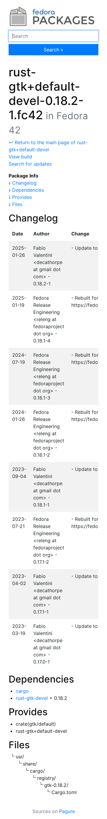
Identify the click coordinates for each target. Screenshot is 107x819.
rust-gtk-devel (32, 698)
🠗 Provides (20, 197)
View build (20, 157)
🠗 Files (15, 204)
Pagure (67, 811)
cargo (22, 691)
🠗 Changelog (23, 183)
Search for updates (30, 164)
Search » (53, 50)
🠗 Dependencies (26, 190)
